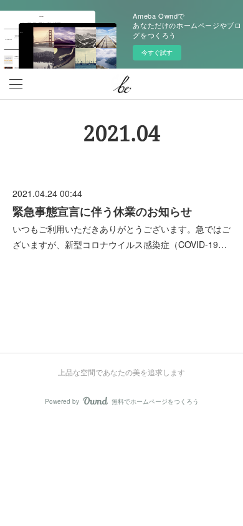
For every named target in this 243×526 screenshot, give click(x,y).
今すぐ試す (157, 52)
